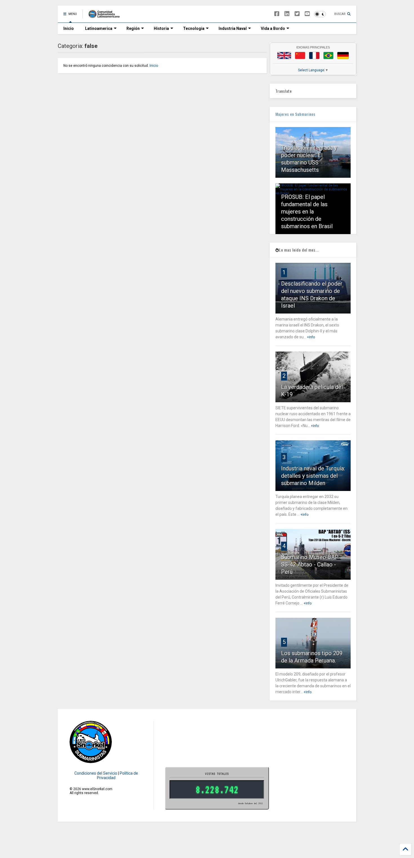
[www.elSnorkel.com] (106, 16)
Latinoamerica (98, 28)
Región (133, 28)
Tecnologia (193, 28)
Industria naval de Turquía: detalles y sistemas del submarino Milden (313, 475)
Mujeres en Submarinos (295, 114)
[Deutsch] (343, 55)
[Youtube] (307, 14)
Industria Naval (233, 28)
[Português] (328, 55)
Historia (161, 28)
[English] (284, 55)
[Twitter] (297, 14)
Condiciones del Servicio (95, 773)
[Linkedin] (287, 14)
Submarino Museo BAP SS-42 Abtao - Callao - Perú (310, 564)
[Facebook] (276, 14)
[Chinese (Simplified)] (300, 55)
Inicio (68, 28)
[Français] (314, 55)
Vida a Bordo (273, 28)
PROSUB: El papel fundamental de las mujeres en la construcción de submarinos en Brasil (307, 212)
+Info (311, 337)
